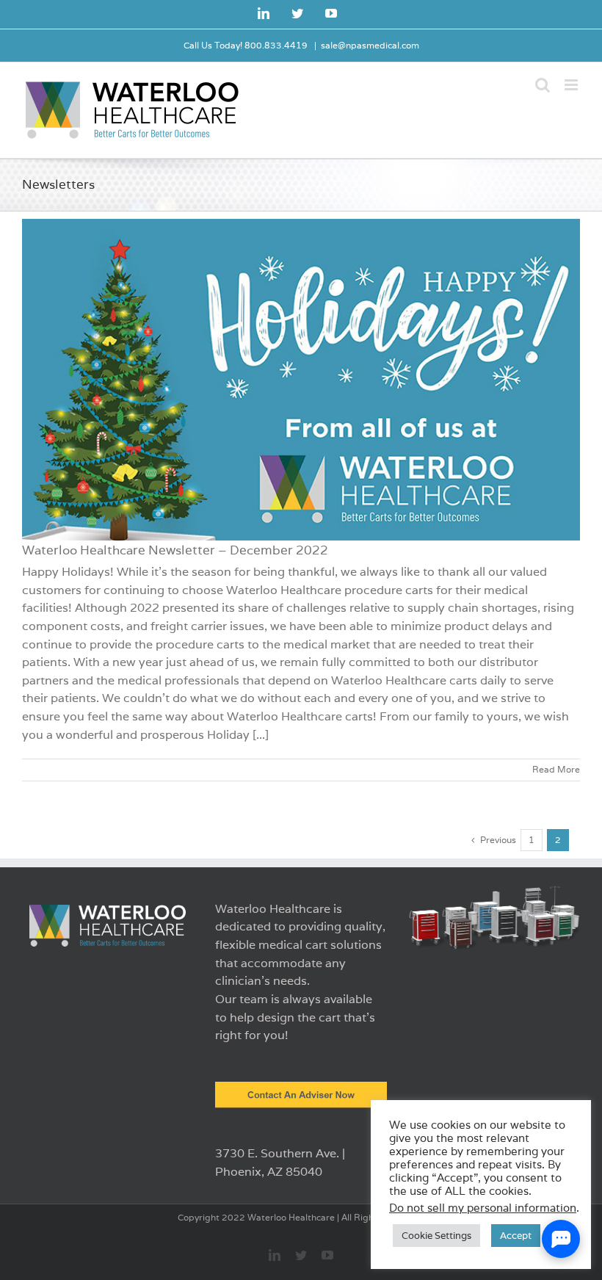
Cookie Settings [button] (436, 1235)
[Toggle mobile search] (542, 85)
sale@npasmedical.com (370, 45)
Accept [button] (516, 1235)
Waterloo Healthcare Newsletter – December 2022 (175, 549)
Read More (556, 769)
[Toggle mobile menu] (572, 85)
